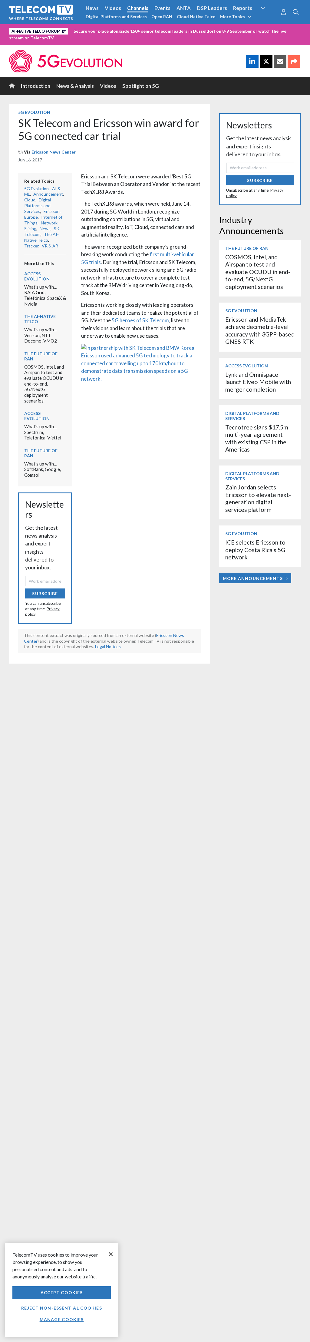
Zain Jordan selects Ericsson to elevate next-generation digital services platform (258, 498)
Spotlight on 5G (140, 86)
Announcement (48, 194)
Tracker (31, 245)
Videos (113, 8)
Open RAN (161, 16)
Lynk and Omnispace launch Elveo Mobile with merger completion (258, 382)
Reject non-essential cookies (61, 1308)
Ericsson (52, 211)
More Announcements (253, 578)
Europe (31, 217)
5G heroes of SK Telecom (140, 320)
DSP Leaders (212, 8)
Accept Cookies (62, 1292)
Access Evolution (37, 276)
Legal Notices (108, 646)
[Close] (110, 1254)
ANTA (183, 8)
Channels (137, 8)
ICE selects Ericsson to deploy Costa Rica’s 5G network (255, 550)
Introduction (35, 86)
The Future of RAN (41, 356)
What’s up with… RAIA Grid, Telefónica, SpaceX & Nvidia (45, 295)
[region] (61, 1290)
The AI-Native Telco (41, 237)
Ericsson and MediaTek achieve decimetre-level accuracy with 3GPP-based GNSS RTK (260, 330)
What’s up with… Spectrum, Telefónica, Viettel (42, 432)
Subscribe (45, 593)
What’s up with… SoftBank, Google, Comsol (42, 469)
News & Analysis (75, 86)
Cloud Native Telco (196, 16)
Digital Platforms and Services (116, 16)
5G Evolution (34, 112)
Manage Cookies (62, 1319)
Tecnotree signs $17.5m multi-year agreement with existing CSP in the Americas (256, 438)
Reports (242, 8)
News (92, 8)
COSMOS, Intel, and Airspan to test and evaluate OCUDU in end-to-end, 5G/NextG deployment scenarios (44, 383)
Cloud (29, 199)
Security (268, 19)
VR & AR (50, 245)
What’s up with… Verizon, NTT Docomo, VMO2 (40, 335)
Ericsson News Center (53, 151)
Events (162, 8)
